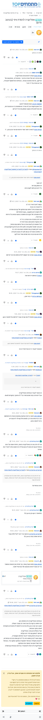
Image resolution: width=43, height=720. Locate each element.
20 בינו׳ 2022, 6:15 (18, 166)
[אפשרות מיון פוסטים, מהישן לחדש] (39, 42)
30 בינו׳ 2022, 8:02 (18, 413)
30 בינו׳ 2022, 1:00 (20, 314)
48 (8, 57)
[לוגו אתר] (26, 4)
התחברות (29, 703)
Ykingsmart (35, 126)
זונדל (37, 252)
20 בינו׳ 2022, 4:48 (22, 72)
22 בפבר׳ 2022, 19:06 (17, 602)
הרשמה (36, 703)
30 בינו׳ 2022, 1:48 (24, 334)
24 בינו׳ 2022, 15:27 (21, 272)
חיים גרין (36, 561)
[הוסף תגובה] (17, 57)
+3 (33, 33)
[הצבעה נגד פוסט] (4, 57)
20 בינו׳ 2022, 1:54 (18, 49)
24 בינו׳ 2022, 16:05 (15, 293)
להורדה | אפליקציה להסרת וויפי (22, 338)
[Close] (3, 673)
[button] (40, 717)
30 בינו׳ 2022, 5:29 (17, 366)
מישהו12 (36, 413)
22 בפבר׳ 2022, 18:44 (17, 561)
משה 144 (36, 166)
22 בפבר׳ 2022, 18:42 (17, 531)
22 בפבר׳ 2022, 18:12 (17, 467)
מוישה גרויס (35, 272)
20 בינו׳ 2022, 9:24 (20, 252)
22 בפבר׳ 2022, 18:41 (18, 510)
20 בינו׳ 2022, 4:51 (18, 101)
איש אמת (36, 49)
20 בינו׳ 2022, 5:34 (15, 126)
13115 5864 (35, 72)
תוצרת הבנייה (37, 27)
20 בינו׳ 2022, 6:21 (18, 201)
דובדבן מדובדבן (34, 441)
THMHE (36, 334)
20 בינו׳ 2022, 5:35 (15, 147)
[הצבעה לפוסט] (13, 57)
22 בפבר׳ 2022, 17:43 (18, 441)
